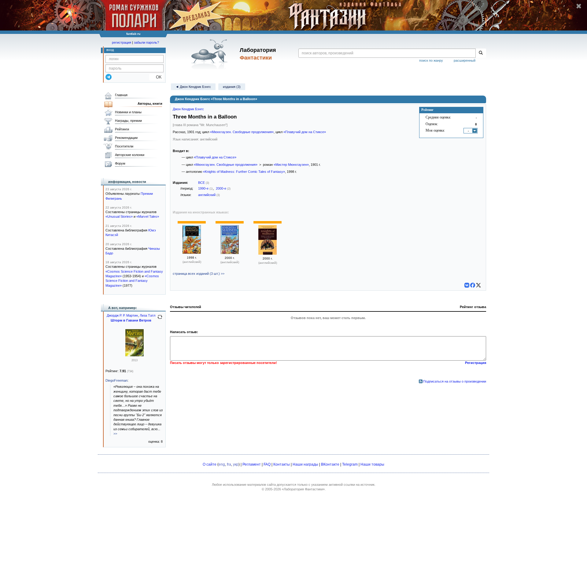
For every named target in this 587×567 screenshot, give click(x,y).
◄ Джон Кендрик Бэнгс (193, 87)
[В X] (478, 285)
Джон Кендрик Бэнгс (188, 109)
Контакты (281, 464)
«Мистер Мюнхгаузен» (291, 164)
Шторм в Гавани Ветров (131, 320)
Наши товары (372, 464)
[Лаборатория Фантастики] (210, 54)
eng (222, 464)
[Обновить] (160, 319)
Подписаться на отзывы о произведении (454, 381)
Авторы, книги (150, 103)
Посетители (124, 146)
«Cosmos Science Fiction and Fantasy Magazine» (132, 280)
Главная (121, 95)
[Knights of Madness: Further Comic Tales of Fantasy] (191, 252)
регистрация (121, 42)
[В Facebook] (472, 285)
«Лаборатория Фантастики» (303, 489)
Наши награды (305, 464)
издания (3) (232, 87)
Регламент (251, 464)
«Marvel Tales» (147, 216)
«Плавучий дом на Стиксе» (304, 132)
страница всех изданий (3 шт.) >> (198, 273)
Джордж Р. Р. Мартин (122, 315)
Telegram (350, 464)
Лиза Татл (147, 315)
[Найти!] (480, 53)
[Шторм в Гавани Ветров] (134, 355)
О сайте (209, 464)
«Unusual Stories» (119, 216)
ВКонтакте (330, 464)
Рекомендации (126, 138)
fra (229, 464)
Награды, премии (128, 120)
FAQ (267, 464)
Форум (120, 163)
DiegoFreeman (116, 380)
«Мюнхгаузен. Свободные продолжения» (242, 132)
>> (115, 433)
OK (156, 77)
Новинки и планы (128, 112)
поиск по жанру (431, 60)
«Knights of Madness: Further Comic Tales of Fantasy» (244, 171)
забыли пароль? (146, 42)
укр (235, 464)
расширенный (464, 60)
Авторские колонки (129, 155)
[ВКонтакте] (466, 285)
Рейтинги (122, 129)
